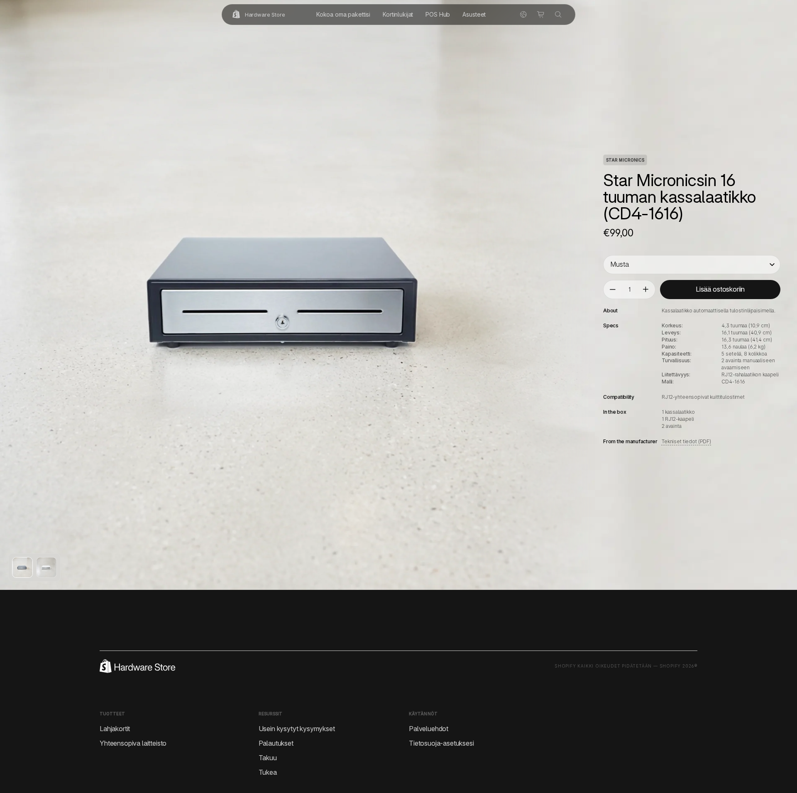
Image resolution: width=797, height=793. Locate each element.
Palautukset (276, 743)
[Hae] (558, 14)
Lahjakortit (115, 728)
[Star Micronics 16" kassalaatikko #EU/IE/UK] (22, 567)
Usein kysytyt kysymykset (297, 728)
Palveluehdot (428, 728)
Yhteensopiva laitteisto (133, 743)
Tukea (268, 772)
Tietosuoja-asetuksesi (441, 743)
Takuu (268, 758)
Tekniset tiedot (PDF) (686, 441)
